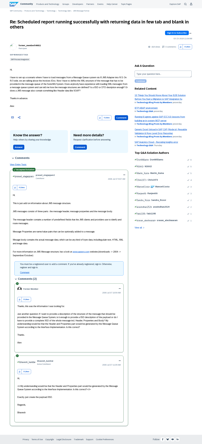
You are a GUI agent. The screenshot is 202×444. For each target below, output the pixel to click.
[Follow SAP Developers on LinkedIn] (177, 439)
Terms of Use (37, 439)
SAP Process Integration (20, 59)
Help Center (112, 4)
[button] (181, 46)
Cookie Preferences (105, 439)
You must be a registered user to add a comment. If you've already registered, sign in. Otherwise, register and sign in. (66, 266)
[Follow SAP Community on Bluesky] (168, 439)
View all (138, 227)
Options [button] (190, 33)
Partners (90, 4)
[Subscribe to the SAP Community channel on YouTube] (172, 439)
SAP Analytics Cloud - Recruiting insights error (156, 142)
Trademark (79, 439)
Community (26, 4)
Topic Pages (126, 4)
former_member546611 (30, 45)
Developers (77, 4)
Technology (51, 11)
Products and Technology (47, 4)
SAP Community (16, 11)
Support (89, 439)
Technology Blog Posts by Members (154, 102)
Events (100, 4)
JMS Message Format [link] (81, 11)
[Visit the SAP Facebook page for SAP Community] (163, 439)
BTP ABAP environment (146, 108)
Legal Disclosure (63, 439)
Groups (65, 4)
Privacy (26, 439)
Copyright (49, 439)
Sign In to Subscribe (177, 33)
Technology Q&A (64, 11)
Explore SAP (175, 4)
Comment (121, 118)
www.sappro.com (81, 252)
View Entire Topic (18, 164)
